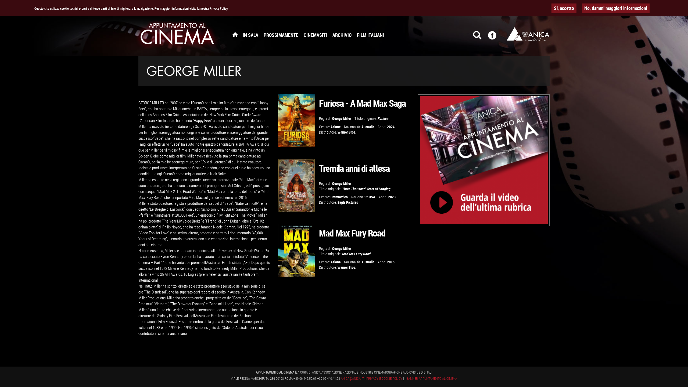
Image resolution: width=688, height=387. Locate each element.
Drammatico (339, 196)
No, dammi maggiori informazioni (615, 8)
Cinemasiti (315, 35)
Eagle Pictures (348, 202)
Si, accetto (564, 8)
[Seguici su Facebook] (495, 37)
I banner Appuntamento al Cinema (431, 378)
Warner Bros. (347, 132)
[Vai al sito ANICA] (528, 34)
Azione (336, 126)
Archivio (342, 35)
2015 (391, 261)
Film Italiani (370, 35)
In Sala (250, 35)
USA (372, 196)
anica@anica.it (352, 378)
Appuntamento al (177, 35)
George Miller (341, 118)
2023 (392, 196)
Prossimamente (281, 35)
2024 (391, 126)
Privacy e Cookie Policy (384, 378)
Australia (367, 126)
